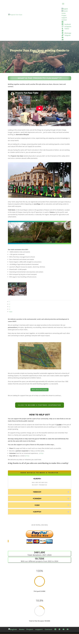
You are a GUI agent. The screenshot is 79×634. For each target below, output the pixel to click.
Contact (48, 629)
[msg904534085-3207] (17, 295)
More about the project (39, 390)
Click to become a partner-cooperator (39, 405)
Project (29, 629)
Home (21, 629)
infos (41, 453)
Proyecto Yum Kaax (41, 541)
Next (10, 312)
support (39, 629)
